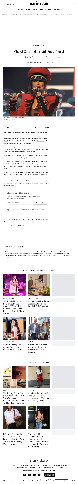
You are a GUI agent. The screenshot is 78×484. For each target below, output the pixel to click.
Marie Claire (30, 62)
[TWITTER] (16, 247)
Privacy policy (35, 467)
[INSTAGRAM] (18, 247)
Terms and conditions (61, 465)
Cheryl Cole (40, 141)
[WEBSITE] (20, 247)
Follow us (39, 127)
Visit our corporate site (61, 479)
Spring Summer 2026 (42, 14)
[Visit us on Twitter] (24, 475)
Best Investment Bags (66, 14)
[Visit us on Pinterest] (39, 475)
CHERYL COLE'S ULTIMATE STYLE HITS (17, 225)
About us (60, 467)
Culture (48, 9)
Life (41, 9)
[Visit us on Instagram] (29, 475)
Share (8, 127)
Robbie (6, 141)
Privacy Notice (10, 208)
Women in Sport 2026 (16, 14)
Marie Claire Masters (29, 14)
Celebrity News (39, 45)
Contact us (46, 465)
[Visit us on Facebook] (34, 475)
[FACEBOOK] (14, 247)
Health (35, 9)
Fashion (21, 9)
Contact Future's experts (30, 465)
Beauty (28, 9)
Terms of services (24, 206)
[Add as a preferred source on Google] (55, 475)
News (51, 62)
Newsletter (47, 127)
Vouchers (56, 9)
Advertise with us (21, 467)
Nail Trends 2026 (54, 14)
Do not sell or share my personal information (39, 470)
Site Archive (14, 465)
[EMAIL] (22, 247)
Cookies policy (48, 467)
